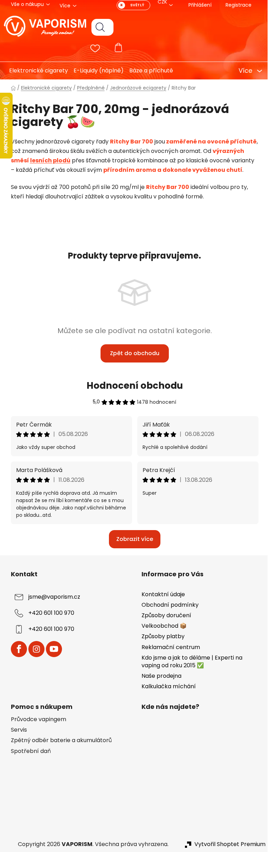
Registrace (236, 4)
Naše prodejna (159, 676)
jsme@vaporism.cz (51, 597)
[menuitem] (33, 70)
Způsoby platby (160, 636)
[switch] (130, 5)
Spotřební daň (28, 751)
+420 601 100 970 (48, 613)
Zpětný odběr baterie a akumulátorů (58, 740)
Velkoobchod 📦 (161, 626)
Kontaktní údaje (160, 594)
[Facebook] (16, 649)
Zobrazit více (131, 539)
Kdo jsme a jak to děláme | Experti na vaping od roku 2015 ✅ (189, 661)
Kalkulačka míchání (166, 686)
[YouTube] (51, 649)
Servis (16, 730)
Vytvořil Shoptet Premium (227, 844)
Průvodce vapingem (35, 719)
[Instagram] (34, 649)
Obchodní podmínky (167, 605)
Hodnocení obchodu (132, 385)
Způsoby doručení (164, 615)
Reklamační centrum (168, 647)
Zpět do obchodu (132, 353)
